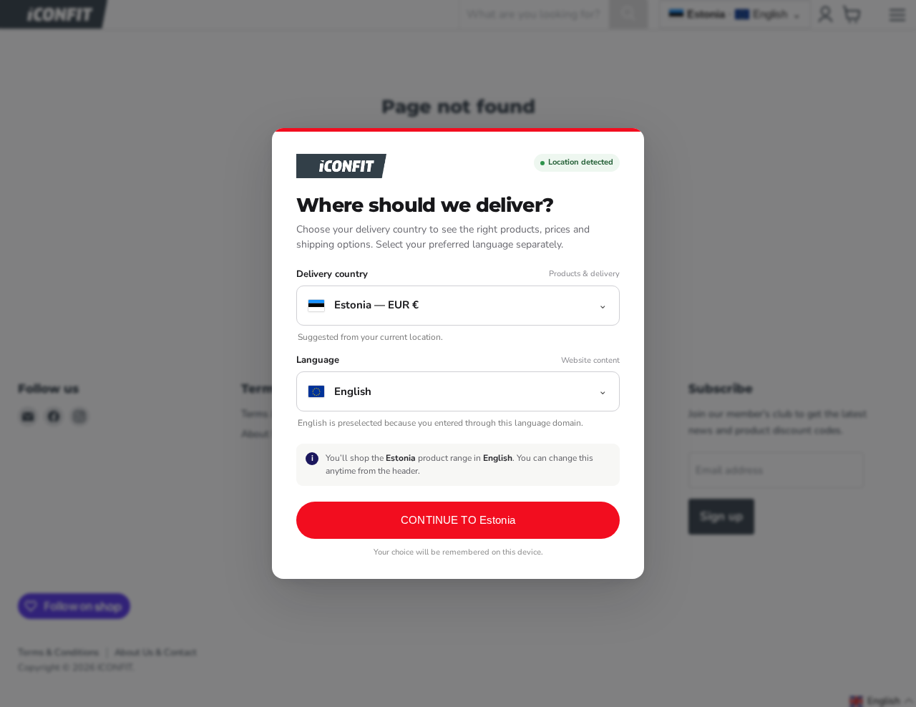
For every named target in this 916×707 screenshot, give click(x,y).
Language (317, 360)
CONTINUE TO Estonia (458, 520)
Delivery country (332, 274)
